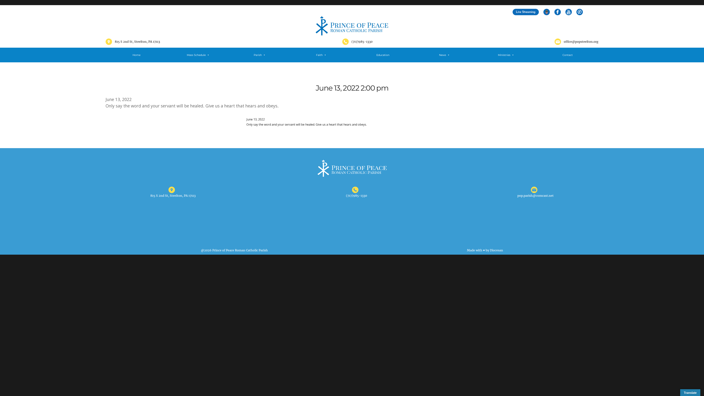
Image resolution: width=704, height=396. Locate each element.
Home (136, 55)
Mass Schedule (196, 55)
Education (382, 55)
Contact (567, 55)
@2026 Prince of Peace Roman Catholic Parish (234, 250)
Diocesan (496, 250)
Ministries (504, 55)
